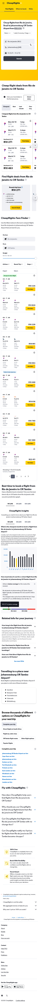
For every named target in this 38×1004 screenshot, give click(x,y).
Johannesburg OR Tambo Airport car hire (15, 753)
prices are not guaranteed (9, 896)
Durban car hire (7, 762)
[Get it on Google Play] (6, 986)
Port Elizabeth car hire (9, 765)
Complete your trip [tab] (9, 724)
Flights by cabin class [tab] (10, 734)
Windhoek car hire (8, 773)
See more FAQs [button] (19, 661)
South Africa (21, 917)
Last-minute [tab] (21, 107)
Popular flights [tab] (8, 743)
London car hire (7, 782)
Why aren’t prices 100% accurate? (14, 909)
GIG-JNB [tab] (18, 504)
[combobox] (21, 239)
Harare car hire (7, 776)
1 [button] (12, 476)
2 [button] (16, 476)
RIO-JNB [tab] (10, 504)
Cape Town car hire (8, 756)
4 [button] (25, 476)
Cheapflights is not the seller (12, 902)
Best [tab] (14, 106)
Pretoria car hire (7, 768)
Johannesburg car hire (9, 759)
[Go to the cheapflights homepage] (14, 3)
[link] (16, 208)
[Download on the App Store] (18, 986)
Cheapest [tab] (6, 106)
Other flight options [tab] (27, 738)
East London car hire (8, 770)
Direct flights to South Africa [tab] (12, 729)
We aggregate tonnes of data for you (15, 906)
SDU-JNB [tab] (28, 504)
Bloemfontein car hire (9, 779)
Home (13, 917)
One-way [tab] (30, 107)
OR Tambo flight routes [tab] (10, 738)
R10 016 (18, 28)
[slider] (36, 258)
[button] (3, 3)
